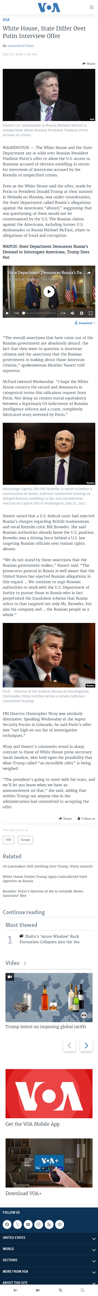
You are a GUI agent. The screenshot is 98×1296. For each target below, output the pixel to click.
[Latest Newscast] (15, 1290)
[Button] (88, 63)
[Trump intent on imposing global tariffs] (49, 997)
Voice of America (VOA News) (35, 279)
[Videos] (38, 1290)
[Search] (82, 1290)
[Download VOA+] (49, 1163)
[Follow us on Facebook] (7, 1224)
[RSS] (49, 1224)
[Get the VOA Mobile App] (49, 1093)
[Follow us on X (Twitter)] (17, 1224)
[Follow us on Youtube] (28, 1224)
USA (6, 20)
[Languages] (60, 1290)
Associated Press (21, 46)
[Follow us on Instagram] (38, 1224)
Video (12, 963)
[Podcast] (59, 1224)
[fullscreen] (90, 313)
